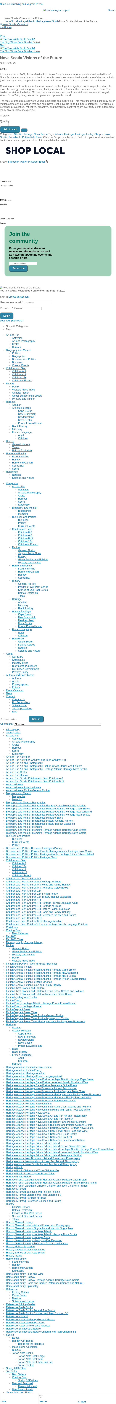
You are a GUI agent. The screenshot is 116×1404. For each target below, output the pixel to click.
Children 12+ (19, 377)
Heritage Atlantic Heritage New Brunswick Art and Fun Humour (41, 1088)
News (9, 693)
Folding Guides (26, 644)
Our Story (17, 656)
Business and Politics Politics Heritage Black (31, 857)
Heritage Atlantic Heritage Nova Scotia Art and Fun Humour (39, 1118)
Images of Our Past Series (33, 586)
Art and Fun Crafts (16, 772)
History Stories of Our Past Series (25, 1252)
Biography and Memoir (18, 350)
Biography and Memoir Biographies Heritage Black (34, 817)
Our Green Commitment (25, 669)
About (9, 653)
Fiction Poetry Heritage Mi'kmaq (24, 1006)
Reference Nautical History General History (30, 1319)
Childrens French (21, 875)
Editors (16, 687)
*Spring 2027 (13, 732)
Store (14, 21)
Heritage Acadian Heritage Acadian (25, 1073)
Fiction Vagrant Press (18, 1009)
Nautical (16, 474)
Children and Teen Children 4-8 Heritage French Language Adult (42, 902)
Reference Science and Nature (23, 1328)
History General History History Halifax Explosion (34, 1240)
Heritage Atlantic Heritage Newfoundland (29, 1103)
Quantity (5, 121)
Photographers (20, 684)
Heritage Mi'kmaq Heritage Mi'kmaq (26, 1197)
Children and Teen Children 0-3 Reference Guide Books (37, 887)
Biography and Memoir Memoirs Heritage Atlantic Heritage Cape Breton (46, 829)
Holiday (16, 459)
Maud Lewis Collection (24, 1346)
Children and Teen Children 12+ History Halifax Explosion (38, 896)
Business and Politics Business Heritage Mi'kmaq (34, 848)
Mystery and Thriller (23, 398)
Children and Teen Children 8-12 (24, 918)
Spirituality (18, 465)
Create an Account (18, 296)
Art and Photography (23, 341)
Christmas (12, 927)
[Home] (2, 1396)
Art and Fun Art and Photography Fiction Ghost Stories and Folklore (44, 766)
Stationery (24, 504)
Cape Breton (25, 411)
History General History (19, 1222)
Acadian (16, 404)
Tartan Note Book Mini (30, 1359)
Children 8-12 (25, 538)
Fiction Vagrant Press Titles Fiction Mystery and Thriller (37, 1018)
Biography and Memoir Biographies (25, 802)
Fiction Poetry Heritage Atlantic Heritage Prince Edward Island (41, 1003)
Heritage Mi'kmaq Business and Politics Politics (33, 1191)
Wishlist (43, 1401)
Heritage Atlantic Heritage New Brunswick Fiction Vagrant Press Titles (45, 1091)
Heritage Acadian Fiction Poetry (24, 1070)
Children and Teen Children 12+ (23, 890)
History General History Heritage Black (28, 1237)
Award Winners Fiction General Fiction (28, 790)
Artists (15, 681)
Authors (16, 678)
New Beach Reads (22, 1389)
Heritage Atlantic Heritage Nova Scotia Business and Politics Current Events (49, 1124)
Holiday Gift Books (22, 1340)
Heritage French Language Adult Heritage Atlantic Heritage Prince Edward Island (51, 1182)
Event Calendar (14, 690)
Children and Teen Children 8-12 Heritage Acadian (34, 921)
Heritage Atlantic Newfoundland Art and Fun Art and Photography (42, 1161)
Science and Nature (23, 477)
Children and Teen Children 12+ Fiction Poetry (32, 893)
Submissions (19, 705)
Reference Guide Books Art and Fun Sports (30, 1310)
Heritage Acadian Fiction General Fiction (29, 1067)
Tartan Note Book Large (31, 1356)
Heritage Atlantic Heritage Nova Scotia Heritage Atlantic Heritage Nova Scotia (49, 1127)
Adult (21, 435)
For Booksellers (21, 702)
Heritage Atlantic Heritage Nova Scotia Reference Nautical (39, 1137)
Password (6, 308)
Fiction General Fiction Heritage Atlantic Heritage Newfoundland (42, 972)
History (10, 441)
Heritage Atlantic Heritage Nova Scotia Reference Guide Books (41, 1134)
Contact (10, 696)
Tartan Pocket (26, 1365)
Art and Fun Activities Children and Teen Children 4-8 (36, 759)
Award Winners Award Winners (23, 787)
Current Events (20, 365)
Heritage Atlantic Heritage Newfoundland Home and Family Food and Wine (48, 1109)
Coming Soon (13, 930)
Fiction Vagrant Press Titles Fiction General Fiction (34, 1015)
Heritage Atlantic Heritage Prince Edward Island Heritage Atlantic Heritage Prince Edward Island (60, 1149)
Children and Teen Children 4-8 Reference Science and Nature (41, 915)
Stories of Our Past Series (33, 589)
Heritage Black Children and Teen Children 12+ (32, 1170)
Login (6, 315)
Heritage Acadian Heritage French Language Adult (34, 1076)
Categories (12, 483)
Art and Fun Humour (17, 775)
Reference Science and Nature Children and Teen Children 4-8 (41, 1331)
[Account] (79, 1396)
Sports (15, 468)
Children (22, 438)
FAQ (14, 711)
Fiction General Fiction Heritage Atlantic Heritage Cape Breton (41, 969)
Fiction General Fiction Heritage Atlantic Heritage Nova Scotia (41, 975)
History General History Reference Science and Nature (37, 1243)
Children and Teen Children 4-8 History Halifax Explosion (38, 909)
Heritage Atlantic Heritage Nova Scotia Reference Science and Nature (45, 1140)
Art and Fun (12, 334)
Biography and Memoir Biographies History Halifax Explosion (40, 823)
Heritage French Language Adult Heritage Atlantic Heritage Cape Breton (46, 1179)
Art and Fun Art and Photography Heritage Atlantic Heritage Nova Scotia (46, 769)
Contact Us (18, 699)
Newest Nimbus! (27, 1386)
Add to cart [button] (6, 293)
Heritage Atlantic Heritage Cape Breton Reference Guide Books (41, 1085)
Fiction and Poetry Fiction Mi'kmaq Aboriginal (31, 963)
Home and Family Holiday (20, 1277)
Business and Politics (24, 359)
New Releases (20, 933)
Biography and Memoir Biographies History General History (39, 820)
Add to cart (10, 129)
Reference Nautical (17, 1316)
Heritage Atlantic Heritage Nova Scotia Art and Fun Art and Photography (46, 1115)
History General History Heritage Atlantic (29, 1231)
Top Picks (11, 1371)
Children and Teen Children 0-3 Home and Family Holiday (38, 884)
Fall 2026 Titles (14, 939)
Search (36, 719)
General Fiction (20, 392)
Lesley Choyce (94, 134)
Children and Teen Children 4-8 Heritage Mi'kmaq (33, 905)
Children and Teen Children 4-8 (23, 899)
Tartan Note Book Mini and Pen (35, 1362)
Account (82, 1402)
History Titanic (14, 1255)
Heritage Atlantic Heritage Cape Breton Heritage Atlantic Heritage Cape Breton (50, 1079)
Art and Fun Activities (18, 756)
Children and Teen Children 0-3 (23, 878)
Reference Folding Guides (20, 1304)
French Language (22, 432)
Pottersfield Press (32, 137)
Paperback (15, 137)
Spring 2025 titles (28, 1380)
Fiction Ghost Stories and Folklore (25, 988)
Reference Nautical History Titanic (25, 1322)
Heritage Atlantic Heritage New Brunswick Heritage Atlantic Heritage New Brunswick (53, 1094)
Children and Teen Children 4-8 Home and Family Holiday (38, 912)
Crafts (15, 344)
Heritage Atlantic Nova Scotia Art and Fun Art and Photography (41, 1164)
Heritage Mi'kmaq (16, 1188)
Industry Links (20, 662)
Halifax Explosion (22, 450)
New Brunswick (27, 414)
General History (21, 444)
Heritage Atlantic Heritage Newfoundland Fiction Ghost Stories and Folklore (48, 1106)
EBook (15, 1337)
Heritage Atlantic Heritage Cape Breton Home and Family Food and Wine (47, 1082)
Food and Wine (20, 456)
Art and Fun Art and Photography (24, 763)
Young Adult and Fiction (19, 1392)
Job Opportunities (22, 708)
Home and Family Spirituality (22, 1286)
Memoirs (23, 513)
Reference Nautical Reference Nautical (28, 1325)
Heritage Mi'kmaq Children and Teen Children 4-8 (33, 1194)
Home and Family (16, 453)
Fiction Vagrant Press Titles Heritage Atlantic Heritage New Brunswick (45, 1021)
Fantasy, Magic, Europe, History (24, 942)
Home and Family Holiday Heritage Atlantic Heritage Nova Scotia (42, 1280)
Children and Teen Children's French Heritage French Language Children (46, 924)
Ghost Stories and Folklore (27, 395)
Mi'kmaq (16, 1064)
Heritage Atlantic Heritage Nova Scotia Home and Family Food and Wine (47, 1131)
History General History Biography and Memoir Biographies (39, 1228)
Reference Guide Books (19, 1307)
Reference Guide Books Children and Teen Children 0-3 (37, 1313)
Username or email (11, 302)
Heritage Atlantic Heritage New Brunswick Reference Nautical (41, 1100)
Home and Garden (22, 462)
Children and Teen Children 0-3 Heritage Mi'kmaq (33, 881)
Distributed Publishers (24, 666)
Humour (16, 347)
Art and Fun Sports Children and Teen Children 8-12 (35, 781)
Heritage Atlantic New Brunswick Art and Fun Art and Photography (43, 1158)
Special (10, 1334)
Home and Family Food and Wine (25, 1273)
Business (17, 362)
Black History (19, 426)
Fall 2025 (11, 936)
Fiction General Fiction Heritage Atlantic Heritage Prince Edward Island (46, 978)
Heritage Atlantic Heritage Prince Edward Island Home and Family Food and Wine (52, 1152)
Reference (12, 471)
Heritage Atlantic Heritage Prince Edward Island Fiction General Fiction (46, 1146)
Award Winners (14, 784)
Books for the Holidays (31, 1343)
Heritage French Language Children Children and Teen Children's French (46, 1185)
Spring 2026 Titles (16, 1368)
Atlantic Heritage (36, 21)
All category (12, 729)
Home (8, 21)
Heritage (22, 21)
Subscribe (18, 268)
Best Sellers (19, 1374)
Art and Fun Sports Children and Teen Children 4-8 (34, 778)
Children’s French (22, 380)
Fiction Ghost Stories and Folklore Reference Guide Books (39, 994)
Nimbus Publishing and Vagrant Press (21, 4)
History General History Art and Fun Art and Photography (38, 1225)
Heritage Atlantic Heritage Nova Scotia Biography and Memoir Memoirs (46, 1121)
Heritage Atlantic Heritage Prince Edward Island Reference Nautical (44, 1155)
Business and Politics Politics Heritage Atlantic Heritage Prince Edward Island (50, 854)
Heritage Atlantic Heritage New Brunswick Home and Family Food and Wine (48, 1097)
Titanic (15, 447)
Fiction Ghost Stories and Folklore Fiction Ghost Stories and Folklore (45, 991)
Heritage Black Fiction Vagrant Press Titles (30, 1173)
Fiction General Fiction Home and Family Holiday (33, 985)
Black (15, 1048)
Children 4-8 (19, 374)
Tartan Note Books (22, 1353)
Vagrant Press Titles (23, 389)
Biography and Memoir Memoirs (24, 826)
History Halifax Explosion (20, 1246)
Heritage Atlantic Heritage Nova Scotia (27, 1112)
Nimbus (16, 1349)
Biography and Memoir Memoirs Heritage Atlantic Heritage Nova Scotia (46, 832)
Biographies (18, 356)
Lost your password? (12, 320)
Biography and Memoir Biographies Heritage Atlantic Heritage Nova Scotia (48, 814)
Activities (17, 338)
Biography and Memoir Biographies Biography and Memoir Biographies (46, 805)
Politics (16, 353)
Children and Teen (16, 368)
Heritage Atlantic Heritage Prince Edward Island (33, 1143)
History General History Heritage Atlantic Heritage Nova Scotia (41, 1234)
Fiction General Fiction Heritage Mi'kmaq (29, 982)
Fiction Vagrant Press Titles (21, 1012)
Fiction (10, 383)
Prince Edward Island (30, 423)
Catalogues (18, 659)
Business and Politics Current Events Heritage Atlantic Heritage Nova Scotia (49, 851)
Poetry (15, 386)
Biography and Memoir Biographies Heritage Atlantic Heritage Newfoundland (49, 811)
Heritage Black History (19, 1176)
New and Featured (22, 1383)
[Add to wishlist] (24, 130)
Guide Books (25, 641)
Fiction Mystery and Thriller (21, 997)
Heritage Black (14, 1167)
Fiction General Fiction (19, 966)
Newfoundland (26, 417)
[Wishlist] (40, 1396)
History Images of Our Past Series (25, 1249)
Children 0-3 (19, 371)
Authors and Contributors (20, 675)
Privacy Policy (20, 672)
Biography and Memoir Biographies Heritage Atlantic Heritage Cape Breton (48, 808)
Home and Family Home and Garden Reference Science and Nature (44, 1283)
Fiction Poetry (14, 1000)
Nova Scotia (52, 21)
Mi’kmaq (17, 429)
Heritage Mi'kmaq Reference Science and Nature (33, 1200)
